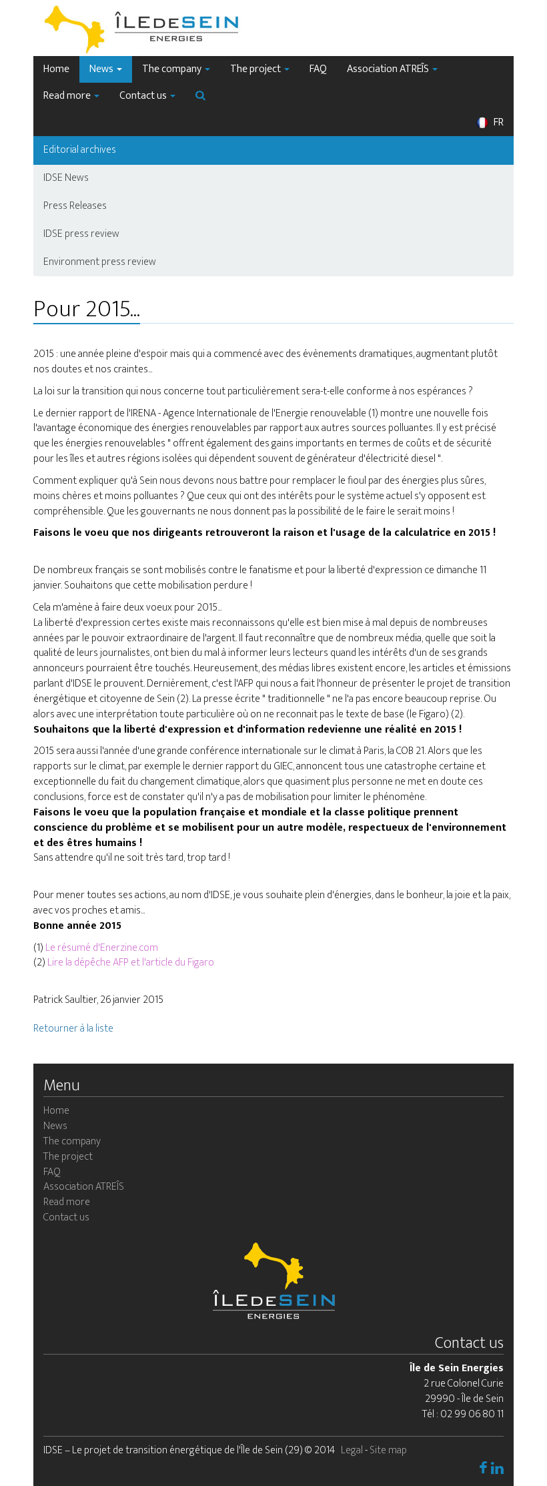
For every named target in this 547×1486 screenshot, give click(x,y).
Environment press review (99, 262)
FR (498, 122)
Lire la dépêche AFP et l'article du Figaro (129, 963)
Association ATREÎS (389, 69)
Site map (388, 1450)
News (102, 69)
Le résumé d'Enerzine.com (101, 948)
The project (256, 69)
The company (172, 69)
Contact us (144, 96)
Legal (352, 1450)
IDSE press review (81, 234)
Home (56, 69)
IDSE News (66, 178)
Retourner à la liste (73, 1029)
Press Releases (75, 206)
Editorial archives (79, 150)
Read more (68, 96)
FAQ (318, 69)
